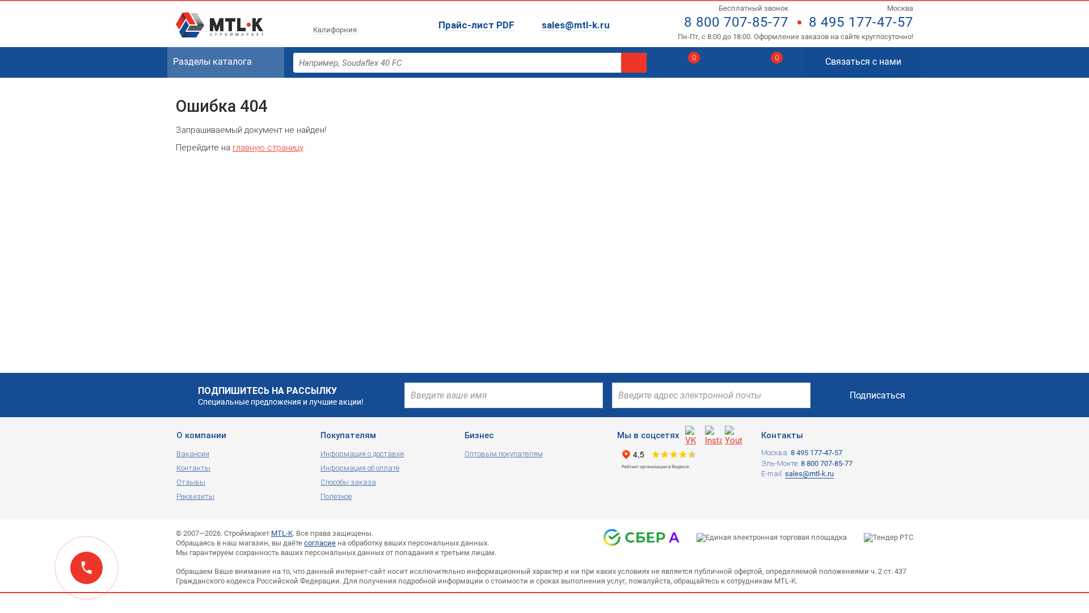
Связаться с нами (863, 61)
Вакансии (192, 454)
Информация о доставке (362, 454)
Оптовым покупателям (504, 454)
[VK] (693, 434)
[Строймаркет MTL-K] (219, 18)
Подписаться (877, 395)
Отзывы (190, 482)
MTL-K (282, 533)
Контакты (193, 468)
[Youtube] (733, 434)
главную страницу (268, 147)
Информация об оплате (359, 468)
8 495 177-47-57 (861, 22)
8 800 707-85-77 (736, 22)
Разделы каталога (212, 61)
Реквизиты (195, 496)
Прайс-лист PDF (476, 25)
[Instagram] (713, 434)
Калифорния (335, 30)
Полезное (336, 496)
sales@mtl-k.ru (576, 25)
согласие (320, 543)
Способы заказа (348, 482)
